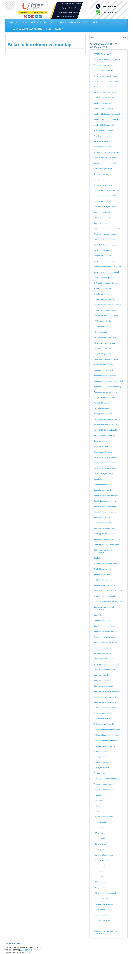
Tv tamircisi (98, 806)
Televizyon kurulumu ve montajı (106, 779)
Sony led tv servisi (101, 615)
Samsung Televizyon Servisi (105, 512)
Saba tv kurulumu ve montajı (105, 501)
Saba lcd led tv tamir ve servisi (106, 495)
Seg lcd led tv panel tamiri (104, 596)
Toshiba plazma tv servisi (104, 724)
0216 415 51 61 (27, 950)
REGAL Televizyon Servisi (104, 436)
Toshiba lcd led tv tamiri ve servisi (107, 730)
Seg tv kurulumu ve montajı (105, 585)
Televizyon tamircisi (101, 768)
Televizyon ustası (101, 773)
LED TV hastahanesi (102, 920)
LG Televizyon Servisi (102, 321)
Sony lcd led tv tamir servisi (105, 626)
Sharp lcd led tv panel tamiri (105, 702)
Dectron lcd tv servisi (102, 250)
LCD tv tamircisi (100, 844)
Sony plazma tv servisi (103, 621)
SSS (95, 926)
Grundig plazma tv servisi (104, 299)
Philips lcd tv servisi (101, 403)
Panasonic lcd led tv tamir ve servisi (108, 381)
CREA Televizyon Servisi (103, 168)
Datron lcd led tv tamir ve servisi (107, 228)
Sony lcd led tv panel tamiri (105, 637)
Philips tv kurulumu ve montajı (106, 425)
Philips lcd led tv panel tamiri (105, 430)
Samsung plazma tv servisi (104, 528)
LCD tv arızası (99, 838)
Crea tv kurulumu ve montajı (105, 196)
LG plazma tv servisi (102, 348)
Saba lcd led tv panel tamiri (105, 506)
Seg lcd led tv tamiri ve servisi (106, 580)
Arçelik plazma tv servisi (103, 109)
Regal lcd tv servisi (101, 441)
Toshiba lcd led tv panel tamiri (106, 740)
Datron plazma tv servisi (103, 223)
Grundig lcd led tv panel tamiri (106, 316)
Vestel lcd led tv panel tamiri (105, 87)
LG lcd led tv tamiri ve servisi (105, 337)
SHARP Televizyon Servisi (104, 670)
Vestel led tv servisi (101, 65)
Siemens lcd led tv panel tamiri (106, 664)
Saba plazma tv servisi (103, 490)
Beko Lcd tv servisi (101, 136)
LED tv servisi (99, 866)
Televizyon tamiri (100, 757)
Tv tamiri (97, 795)
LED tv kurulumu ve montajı (105, 893)
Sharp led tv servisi (101, 680)
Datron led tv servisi (102, 218)
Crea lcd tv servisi (101, 174)
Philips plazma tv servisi (103, 414)
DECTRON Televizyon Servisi (106, 245)
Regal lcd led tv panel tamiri (105, 468)
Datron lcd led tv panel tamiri (105, 239)
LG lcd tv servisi (100, 327)
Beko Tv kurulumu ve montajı (106, 158)
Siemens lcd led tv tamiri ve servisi (108, 591)
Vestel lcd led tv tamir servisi (105, 76)
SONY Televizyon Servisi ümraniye (108, 602)
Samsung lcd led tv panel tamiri (106, 544)
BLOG (48, 29)
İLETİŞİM (59, 29)
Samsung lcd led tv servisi (104, 534)
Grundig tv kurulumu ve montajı (106, 310)
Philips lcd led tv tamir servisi (105, 419)
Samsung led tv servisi (103, 523)
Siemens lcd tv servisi (102, 648)
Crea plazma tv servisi (103, 185)
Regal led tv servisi (101, 446)
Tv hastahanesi (100, 909)
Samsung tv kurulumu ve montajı (107, 539)
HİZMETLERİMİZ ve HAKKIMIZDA (36, 22)
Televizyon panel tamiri (103, 784)
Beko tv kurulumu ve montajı (39, 44)
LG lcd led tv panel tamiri (104, 354)
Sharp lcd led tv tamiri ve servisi (106, 691)
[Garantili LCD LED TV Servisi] (66, 10)
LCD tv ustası (99, 849)
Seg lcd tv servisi (100, 558)
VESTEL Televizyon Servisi (104, 54)
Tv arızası (98, 800)
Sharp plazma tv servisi (103, 686)
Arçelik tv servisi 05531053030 (106, 98)
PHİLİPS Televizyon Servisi (104, 397)
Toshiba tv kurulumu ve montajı (106, 735)
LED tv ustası (99, 888)
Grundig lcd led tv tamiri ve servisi (107, 305)
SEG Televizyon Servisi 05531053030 (103, 551)
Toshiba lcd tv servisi (102, 713)
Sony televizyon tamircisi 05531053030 (104, 608)
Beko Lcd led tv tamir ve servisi (106, 152)
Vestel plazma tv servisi (103, 70)
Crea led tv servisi (101, 179)
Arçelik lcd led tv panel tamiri (105, 125)
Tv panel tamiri (100, 822)
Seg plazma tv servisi (102, 574)
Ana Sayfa (13, 22)
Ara (124, 37)
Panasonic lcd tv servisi (103, 365)
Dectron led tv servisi (102, 256)
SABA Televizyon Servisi (103, 474)
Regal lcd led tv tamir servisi (105, 457)
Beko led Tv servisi (101, 141)
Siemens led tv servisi (102, 653)
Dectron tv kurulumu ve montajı (106, 272)
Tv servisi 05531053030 (103, 789)
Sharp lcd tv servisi (101, 675)
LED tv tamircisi (100, 882)
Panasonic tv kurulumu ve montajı (107, 386)
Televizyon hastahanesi (103, 904)
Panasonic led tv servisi (103, 370)
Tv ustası (97, 811)
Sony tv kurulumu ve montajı (105, 631)
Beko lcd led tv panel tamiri (105, 163)
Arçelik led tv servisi (102, 103)
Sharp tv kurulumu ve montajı (106, 697)
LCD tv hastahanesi (102, 915)
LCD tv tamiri (99, 833)
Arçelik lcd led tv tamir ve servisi (107, 114)
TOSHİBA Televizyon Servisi (105, 708)
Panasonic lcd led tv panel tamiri (107, 392)
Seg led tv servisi (100, 569)
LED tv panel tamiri (101, 898)
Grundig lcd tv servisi (102, 288)
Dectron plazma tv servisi (104, 261)
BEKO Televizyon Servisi (104, 130)
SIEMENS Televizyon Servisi (105, 642)
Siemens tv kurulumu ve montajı (107, 563)
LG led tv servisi (100, 332)
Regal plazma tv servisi (103, 452)
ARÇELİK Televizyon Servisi (105, 92)
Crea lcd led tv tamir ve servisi (106, 190)
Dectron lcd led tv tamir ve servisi (107, 267)
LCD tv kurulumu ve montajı (105, 855)
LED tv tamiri (99, 871)
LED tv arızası (99, 877)
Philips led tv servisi (101, 408)
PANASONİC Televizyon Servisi (106, 359)
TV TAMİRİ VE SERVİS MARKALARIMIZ (25, 29)
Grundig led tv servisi (102, 294)
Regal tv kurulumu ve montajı (106, 463)
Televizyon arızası (101, 762)
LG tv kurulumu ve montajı (104, 343)
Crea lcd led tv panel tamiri (104, 201)
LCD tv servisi (99, 828)
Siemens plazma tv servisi (104, 659)
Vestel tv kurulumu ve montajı (106, 81)
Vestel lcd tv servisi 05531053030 (107, 60)
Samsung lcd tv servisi (103, 517)
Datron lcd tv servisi (102, 212)
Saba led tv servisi (101, 485)
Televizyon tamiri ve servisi (104, 746)
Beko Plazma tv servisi (103, 147)
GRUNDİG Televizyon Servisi (105, 283)
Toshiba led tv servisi (102, 719)
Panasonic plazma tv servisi (105, 376)
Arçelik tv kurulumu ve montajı (106, 119)
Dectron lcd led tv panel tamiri (106, 277)
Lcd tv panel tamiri (101, 860)
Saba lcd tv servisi (101, 479)
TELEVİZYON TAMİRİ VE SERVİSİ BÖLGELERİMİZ (77, 22)
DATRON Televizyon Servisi (105, 207)
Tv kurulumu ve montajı (103, 817)
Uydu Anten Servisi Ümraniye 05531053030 (105, 932)
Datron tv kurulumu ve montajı (106, 234)
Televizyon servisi (101, 751)
